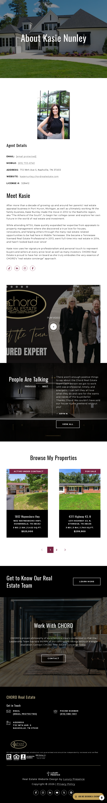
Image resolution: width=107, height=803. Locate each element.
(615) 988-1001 (68, 714)
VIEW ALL (67, 424)
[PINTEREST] (71, 792)
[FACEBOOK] (32, 268)
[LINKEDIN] (17, 268)
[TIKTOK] (9, 268)
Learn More (86, 581)
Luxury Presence (74, 779)
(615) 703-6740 (26, 163)
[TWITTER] (64, 792)
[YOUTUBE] (57, 792)
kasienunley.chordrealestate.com (39, 176)
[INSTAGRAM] (24, 268)
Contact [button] (53, 658)
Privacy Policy (66, 784)
